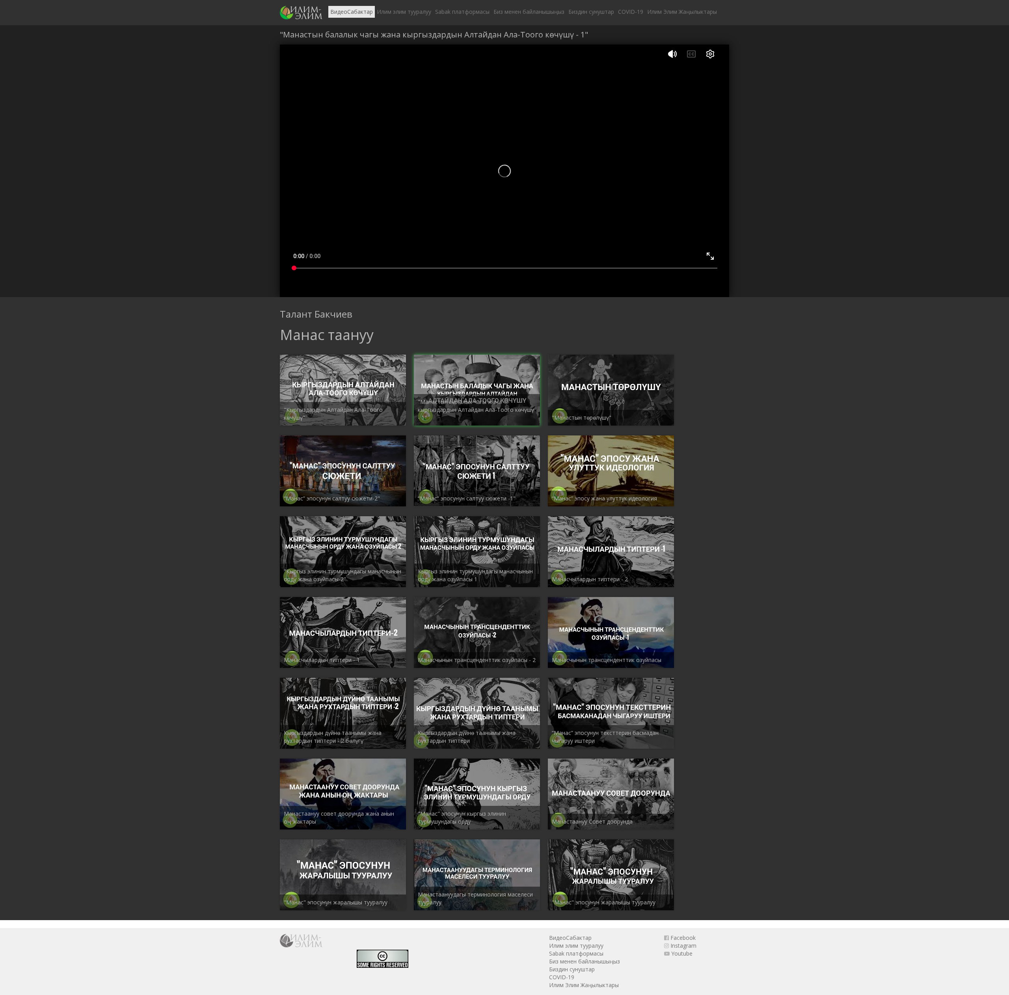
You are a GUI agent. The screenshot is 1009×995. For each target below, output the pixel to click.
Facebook (682, 937)
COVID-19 (630, 11)
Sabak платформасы (462, 11)
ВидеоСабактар (351, 11)
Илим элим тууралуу (404, 11)
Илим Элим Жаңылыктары (682, 11)
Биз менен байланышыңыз (528, 11)
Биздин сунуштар (591, 11)
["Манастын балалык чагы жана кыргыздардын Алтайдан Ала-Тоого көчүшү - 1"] (301, 12)
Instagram (682, 945)
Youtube (681, 953)
